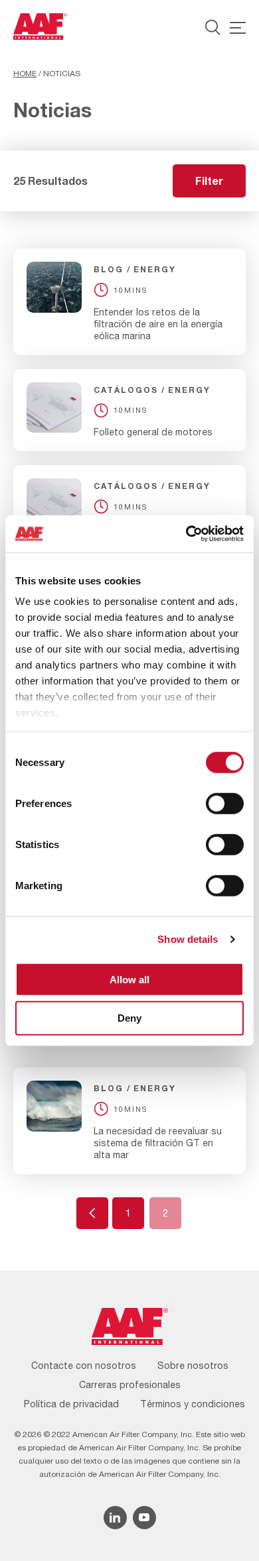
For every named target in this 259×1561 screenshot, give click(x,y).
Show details (187, 939)
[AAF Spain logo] (40, 26)
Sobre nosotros (192, 1365)
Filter (209, 180)
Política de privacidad (71, 1404)
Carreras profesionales (130, 1384)
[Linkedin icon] (115, 1517)
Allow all (129, 979)
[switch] (225, 803)
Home (25, 73)
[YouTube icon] (144, 1517)
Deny (129, 1018)
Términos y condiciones (192, 1404)
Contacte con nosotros (83, 1365)
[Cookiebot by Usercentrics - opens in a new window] (186, 534)
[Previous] (92, 1213)
